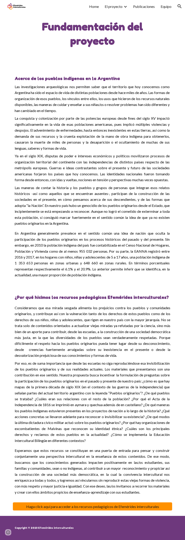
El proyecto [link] (114, 6)
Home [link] (94, 6)
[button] (179, 6)
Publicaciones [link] (144, 6)
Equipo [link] (166, 6)
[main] (92, 34)
